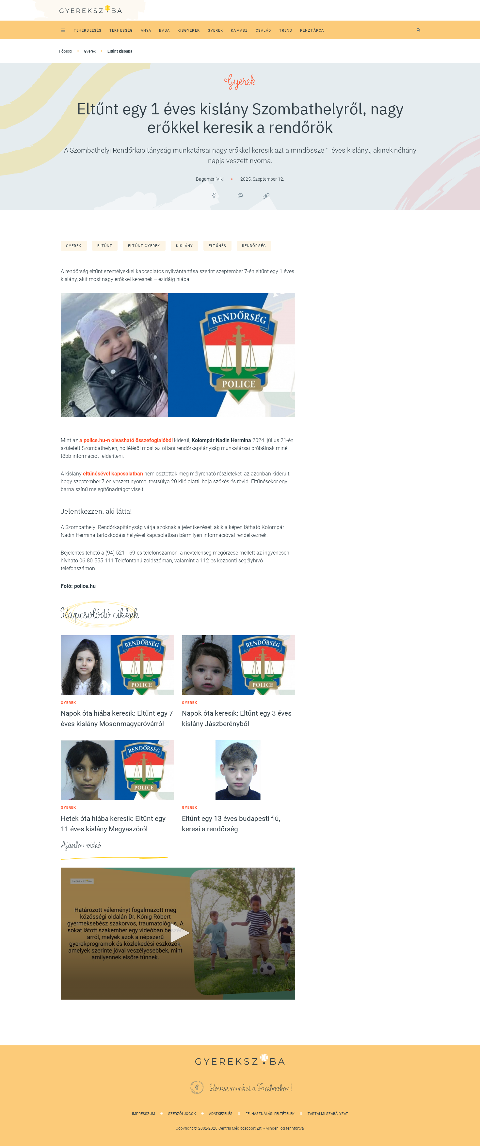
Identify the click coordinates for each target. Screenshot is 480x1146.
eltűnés (217, 246)
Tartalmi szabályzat (328, 1114)
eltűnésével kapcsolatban (113, 474)
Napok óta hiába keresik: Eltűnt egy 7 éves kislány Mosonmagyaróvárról (117, 718)
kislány (184, 246)
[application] (178, 934)
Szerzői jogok (182, 1114)
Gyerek (90, 51)
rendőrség (254, 246)
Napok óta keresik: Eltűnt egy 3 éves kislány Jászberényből (237, 718)
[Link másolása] (266, 195)
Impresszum (143, 1114)
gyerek (74, 246)
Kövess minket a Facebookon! (251, 1088)
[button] (178, 933)
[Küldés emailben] (240, 195)
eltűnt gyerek (144, 246)
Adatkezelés (220, 1114)
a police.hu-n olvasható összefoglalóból (126, 440)
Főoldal (65, 51)
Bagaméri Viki (210, 179)
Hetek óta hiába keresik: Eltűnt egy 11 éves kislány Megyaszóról (113, 824)
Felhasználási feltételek (270, 1114)
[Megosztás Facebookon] (213, 195)
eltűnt (105, 246)
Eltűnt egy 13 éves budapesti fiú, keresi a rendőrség (231, 824)
